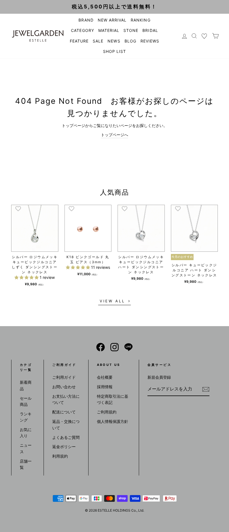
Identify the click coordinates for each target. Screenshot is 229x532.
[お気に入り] (204, 36)
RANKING (140, 20)
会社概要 (105, 377)
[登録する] (205, 389)
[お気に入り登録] (18, 208)
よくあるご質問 (66, 437)
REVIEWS (149, 41)
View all (112, 301)
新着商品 (26, 385)
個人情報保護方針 (112, 421)
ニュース (26, 448)
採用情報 (105, 386)
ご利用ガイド (64, 377)
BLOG (130, 41)
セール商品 (26, 401)
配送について (64, 411)
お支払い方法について (66, 399)
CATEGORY (82, 30)
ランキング (26, 416)
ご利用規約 (106, 411)
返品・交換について (66, 424)
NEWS (114, 41)
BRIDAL (150, 30)
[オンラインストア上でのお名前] (100, 347)
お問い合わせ (64, 386)
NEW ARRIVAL (112, 20)
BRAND (85, 20)
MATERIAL (108, 30)
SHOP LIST (114, 51)
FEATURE (79, 41)
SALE (98, 41)
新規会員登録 (159, 377)
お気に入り (26, 432)
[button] (27, 277)
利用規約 (60, 456)
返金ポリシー (64, 446)
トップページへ (114, 134)
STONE (130, 30)
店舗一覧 (26, 464)
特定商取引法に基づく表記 (112, 399)
